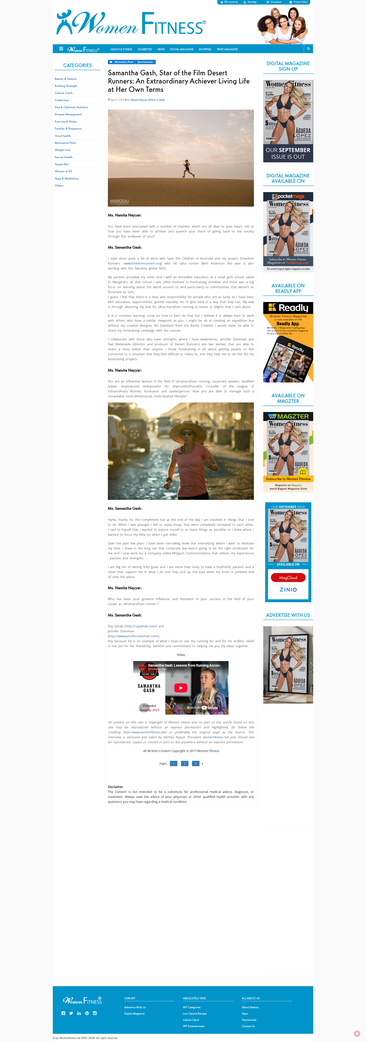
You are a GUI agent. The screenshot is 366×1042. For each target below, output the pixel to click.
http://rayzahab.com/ (141, 626)
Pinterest (87, 1013)
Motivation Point (124, 62)
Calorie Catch (63, 93)
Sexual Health (63, 157)
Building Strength (66, 86)
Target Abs (61, 164)
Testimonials (249, 1020)
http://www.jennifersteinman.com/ (133, 636)
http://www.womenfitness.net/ (145, 732)
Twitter (71, 1013)
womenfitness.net (216, 737)
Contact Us (248, 1026)
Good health (63, 136)
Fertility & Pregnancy (68, 128)
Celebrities (62, 100)
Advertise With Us (135, 1007)
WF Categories (192, 1007)
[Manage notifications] (357, 1034)
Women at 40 (63, 171)
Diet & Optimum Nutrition (71, 107)
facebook (63, 1013)
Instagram (95, 1013)
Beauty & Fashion (66, 79)
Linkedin (79, 1013)
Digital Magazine (134, 1013)
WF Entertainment (194, 1026)
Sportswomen (145, 62)
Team (245, 1013)
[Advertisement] (288, 770)
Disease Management (68, 114)
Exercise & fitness (66, 121)
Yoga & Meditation (67, 178)
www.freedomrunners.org (142, 263)
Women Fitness (131, 22)
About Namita (250, 1007)
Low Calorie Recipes (195, 1013)
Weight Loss (62, 150)
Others (59, 185)
